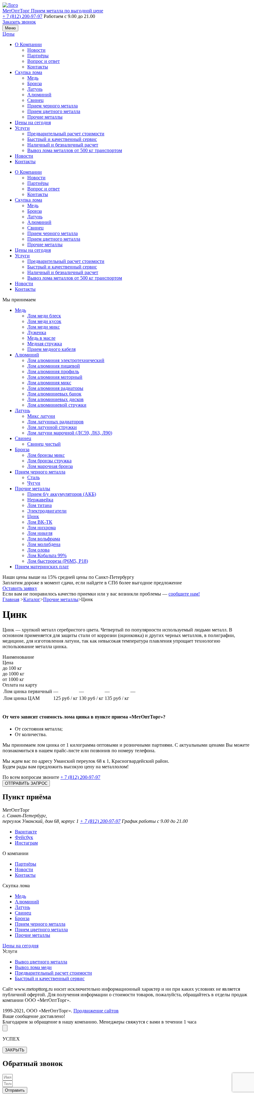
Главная (10, 599)
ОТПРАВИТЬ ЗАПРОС (26, 783)
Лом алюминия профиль (53, 371)
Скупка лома (28, 72)
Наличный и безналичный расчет (62, 144)
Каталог (31, 599)
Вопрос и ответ (43, 61)
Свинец (35, 100)
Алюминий (39, 94)
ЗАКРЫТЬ (14, 1050)
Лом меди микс (43, 327)
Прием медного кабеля (51, 349)
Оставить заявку (19, 588)
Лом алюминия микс (49, 382)
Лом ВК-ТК (39, 522)
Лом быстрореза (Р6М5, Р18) (57, 561)
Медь (32, 78)
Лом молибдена (43, 544)
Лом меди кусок (44, 321)
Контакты (37, 66)
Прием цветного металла (53, 111)
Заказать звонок (19, 21)
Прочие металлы (45, 117)
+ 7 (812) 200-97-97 (22, 16)
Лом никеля (39, 533)
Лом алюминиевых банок (54, 393)
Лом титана (39, 505)
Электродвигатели (47, 510)
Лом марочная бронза (50, 466)
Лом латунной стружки (52, 427)
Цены (8, 34)
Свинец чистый (44, 444)
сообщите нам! (184, 593)
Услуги (22, 128)
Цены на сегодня (33, 122)
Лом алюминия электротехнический (65, 360)
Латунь (34, 89)
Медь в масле (41, 338)
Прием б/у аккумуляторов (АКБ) (61, 494)
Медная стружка (44, 343)
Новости (36, 50)
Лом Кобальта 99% (47, 555)
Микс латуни (41, 416)
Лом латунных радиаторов (55, 421)
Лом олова (38, 549)
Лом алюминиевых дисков (55, 399)
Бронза (34, 83)
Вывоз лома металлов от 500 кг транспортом (74, 150)
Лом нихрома (41, 527)
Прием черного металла (52, 105)
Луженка (36, 332)
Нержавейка (40, 499)
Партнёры (38, 55)
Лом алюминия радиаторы (55, 388)
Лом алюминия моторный (54, 377)
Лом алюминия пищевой (53, 366)
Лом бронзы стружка (49, 460)
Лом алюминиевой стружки (56, 405)
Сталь (33, 477)
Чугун (33, 483)
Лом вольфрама (43, 538)
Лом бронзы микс (46, 455)
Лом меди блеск (44, 315)
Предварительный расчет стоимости (65, 133)
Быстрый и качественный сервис (62, 139)
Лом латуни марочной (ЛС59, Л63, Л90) (69, 432)
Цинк (33, 516)
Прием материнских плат (42, 566)
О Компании (28, 44)
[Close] (4, 1028)
